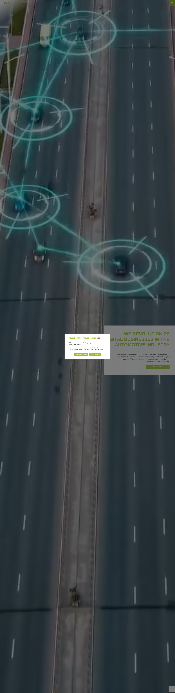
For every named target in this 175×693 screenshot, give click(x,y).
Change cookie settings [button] (81, 354)
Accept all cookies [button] (95, 354)
